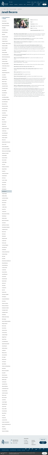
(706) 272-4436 (15, 442)
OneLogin (28, 2)
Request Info (33, 4)
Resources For (29, 4)
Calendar (35, 2)
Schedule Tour (43, 442)
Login (45, 2)
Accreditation (26, 443)
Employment (34, 444)
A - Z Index (31, 2)
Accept (44, 453)
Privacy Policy (28, 452)
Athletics (38, 2)
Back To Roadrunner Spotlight (6, 18)
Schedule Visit (39, 4)
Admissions (11, 4)
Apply (44, 4)
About (25, 4)
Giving (43, 2)
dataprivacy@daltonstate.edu (15, 453)
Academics (16, 4)
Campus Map (26, 441)
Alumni (41, 2)
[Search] (9, 2)
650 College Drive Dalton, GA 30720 (15, 441)
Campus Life (21, 4)
